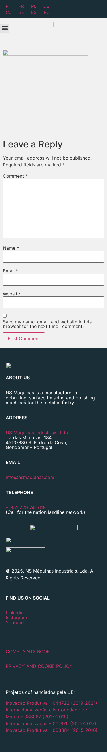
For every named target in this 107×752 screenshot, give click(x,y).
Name (11, 248)
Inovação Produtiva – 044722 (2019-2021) (52, 703)
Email (10, 270)
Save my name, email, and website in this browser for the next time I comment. (47, 324)
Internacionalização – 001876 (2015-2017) (51, 723)
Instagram (16, 617)
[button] (4, 28)
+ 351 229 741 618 (26, 507)
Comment (15, 176)
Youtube (15, 622)
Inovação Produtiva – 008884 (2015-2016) (52, 730)
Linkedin (15, 612)
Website (11, 293)
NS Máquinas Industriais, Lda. (37, 432)
